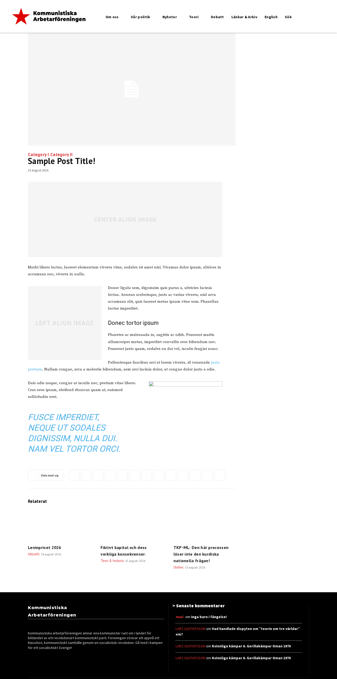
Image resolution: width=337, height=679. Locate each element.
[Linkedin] (122, 475)
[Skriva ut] (158, 475)
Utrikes (179, 567)
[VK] (207, 475)
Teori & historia (112, 560)
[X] (86, 475)
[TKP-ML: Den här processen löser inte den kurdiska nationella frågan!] (205, 525)
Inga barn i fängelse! (209, 616)
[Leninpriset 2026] (59, 525)
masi (179, 616)
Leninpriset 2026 (44, 547)
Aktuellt (33, 554)
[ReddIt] (134, 475)
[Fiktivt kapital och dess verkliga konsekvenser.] (132, 525)
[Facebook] (74, 475)
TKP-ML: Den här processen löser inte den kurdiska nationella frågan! (201, 554)
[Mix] (195, 475)
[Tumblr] (171, 475)
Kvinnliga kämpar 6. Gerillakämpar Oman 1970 (251, 646)
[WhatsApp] (110, 475)
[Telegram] (183, 475)
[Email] (146, 475)
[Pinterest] (98, 475)
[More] (219, 475)
